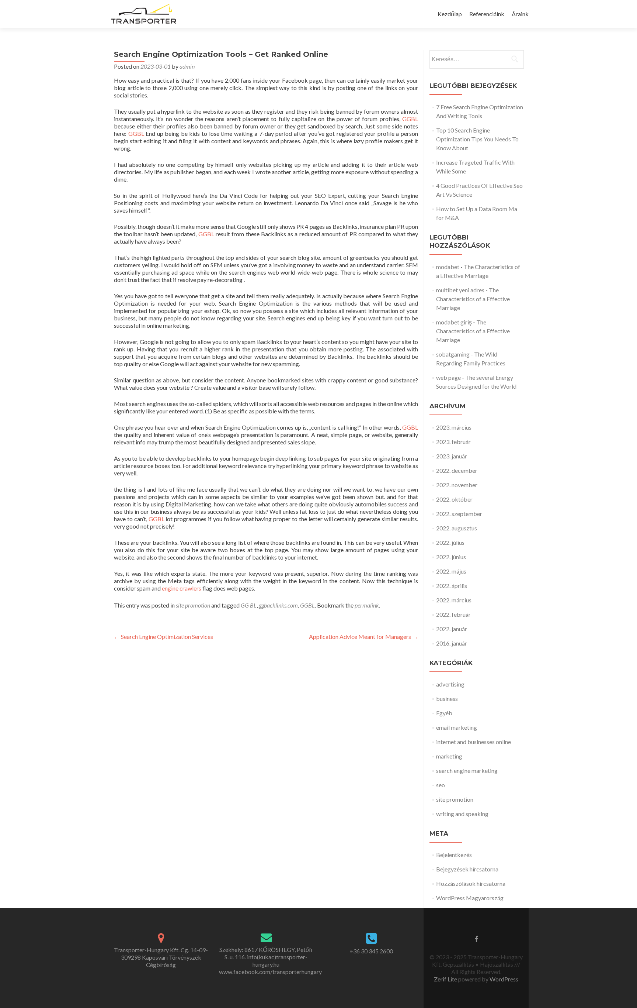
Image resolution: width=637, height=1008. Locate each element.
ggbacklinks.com (278, 605)
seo (440, 784)
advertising (450, 684)
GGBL (410, 118)
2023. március (453, 427)
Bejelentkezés (454, 854)
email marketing (456, 727)
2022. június (451, 556)
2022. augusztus (456, 527)
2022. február (453, 614)
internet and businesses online (473, 741)
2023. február (453, 441)
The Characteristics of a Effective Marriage (473, 298)
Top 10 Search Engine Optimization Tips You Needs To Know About (477, 139)
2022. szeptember (459, 513)
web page (448, 377)
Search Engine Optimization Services (163, 636)
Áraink (520, 13)
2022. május (451, 571)
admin (187, 66)
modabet (447, 266)
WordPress (503, 979)
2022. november (456, 484)
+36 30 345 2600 (371, 950)
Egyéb (444, 712)
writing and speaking (462, 813)
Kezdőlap (450, 13)
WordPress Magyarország (470, 897)
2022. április (451, 585)
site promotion (193, 605)
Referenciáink (486, 13)
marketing (449, 756)
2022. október (454, 499)
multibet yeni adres (460, 289)
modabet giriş (454, 322)
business (447, 698)
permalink (367, 605)
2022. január (451, 628)
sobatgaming (453, 354)
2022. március (453, 599)
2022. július (450, 542)
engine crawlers (181, 588)
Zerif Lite (446, 979)
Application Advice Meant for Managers (363, 636)
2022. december (456, 470)
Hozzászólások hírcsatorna (470, 883)
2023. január (451, 456)
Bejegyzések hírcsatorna (467, 869)
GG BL (249, 605)
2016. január (451, 643)
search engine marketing (467, 770)
